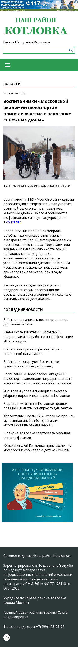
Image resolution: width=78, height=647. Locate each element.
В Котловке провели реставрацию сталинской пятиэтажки (32, 351)
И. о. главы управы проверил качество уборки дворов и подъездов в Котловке (36, 393)
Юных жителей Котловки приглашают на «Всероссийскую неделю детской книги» (37, 447)
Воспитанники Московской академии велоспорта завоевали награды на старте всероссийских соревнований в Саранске (37, 378)
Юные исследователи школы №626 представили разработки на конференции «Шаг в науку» (38, 337)
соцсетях (13, 222)
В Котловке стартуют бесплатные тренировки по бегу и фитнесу (31, 363)
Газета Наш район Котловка (26, 42)
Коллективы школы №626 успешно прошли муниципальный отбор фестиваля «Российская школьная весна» (38, 420)
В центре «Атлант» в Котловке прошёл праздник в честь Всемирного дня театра (37, 405)
